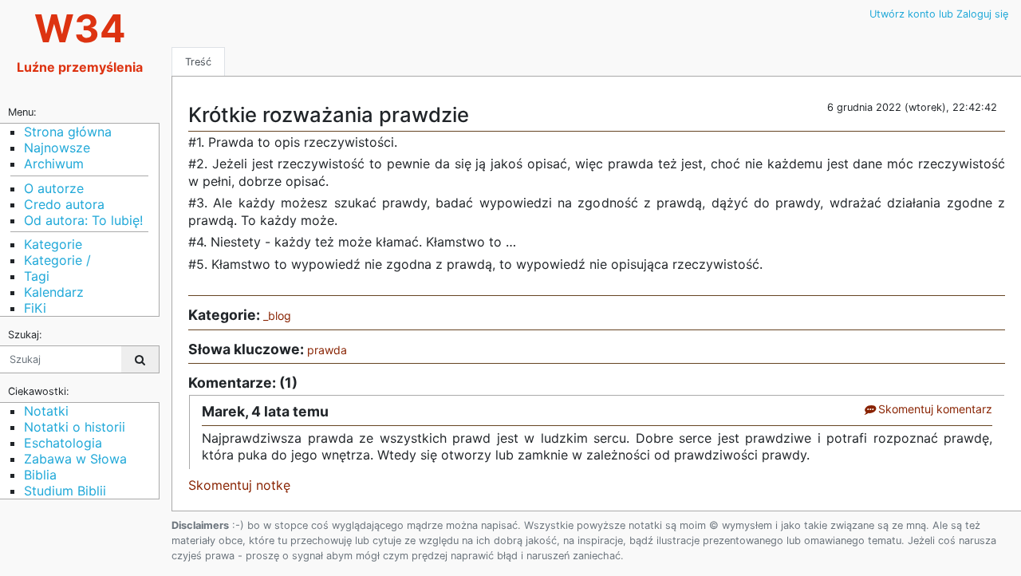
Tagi (36, 276)
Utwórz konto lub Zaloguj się (938, 14)
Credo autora (64, 204)
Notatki (46, 411)
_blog (277, 315)
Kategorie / (57, 260)
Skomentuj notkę (239, 485)
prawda (327, 350)
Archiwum (54, 164)
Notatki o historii (74, 427)
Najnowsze (57, 148)
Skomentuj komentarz (933, 409)
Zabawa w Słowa (75, 459)
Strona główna (68, 132)
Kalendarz (54, 292)
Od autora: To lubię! (83, 220)
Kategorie (53, 244)
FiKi (35, 308)
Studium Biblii (65, 491)
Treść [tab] (198, 62)
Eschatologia (63, 443)
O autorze (54, 188)
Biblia (40, 475)
